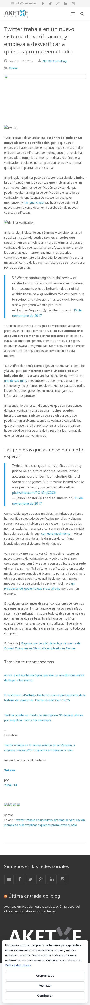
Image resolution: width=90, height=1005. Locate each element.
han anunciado (34, 202)
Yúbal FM (10, 785)
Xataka (13, 68)
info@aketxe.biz (26, 3)
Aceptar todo (45, 975)
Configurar (45, 995)
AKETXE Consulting (54, 61)
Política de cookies (18, 965)
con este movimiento (56, 533)
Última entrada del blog (34, 896)
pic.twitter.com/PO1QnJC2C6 (34, 492)
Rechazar (45, 985)
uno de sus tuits (15, 381)
